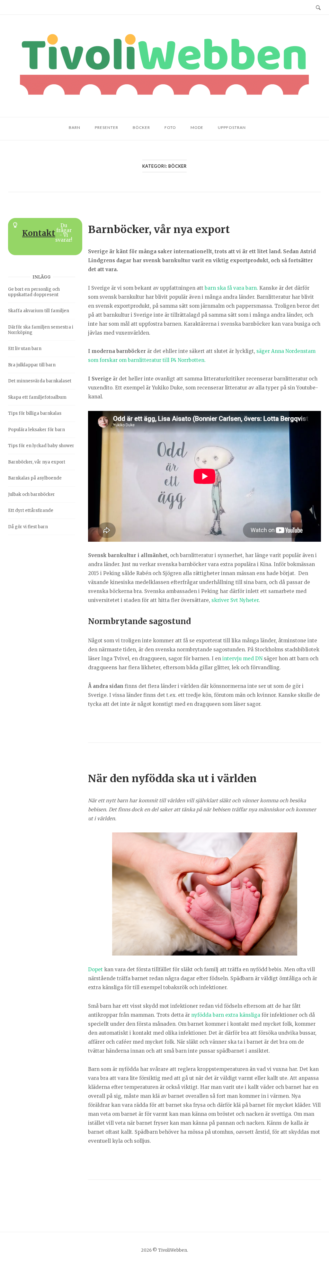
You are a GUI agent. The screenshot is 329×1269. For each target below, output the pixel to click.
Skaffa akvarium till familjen (38, 310)
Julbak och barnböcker (31, 494)
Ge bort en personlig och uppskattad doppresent (34, 292)
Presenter (106, 127)
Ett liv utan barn (24, 348)
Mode (197, 127)
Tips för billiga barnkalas (34, 413)
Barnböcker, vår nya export (159, 229)
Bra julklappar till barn (32, 365)
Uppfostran (232, 127)
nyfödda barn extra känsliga (225, 1015)
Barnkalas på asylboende (35, 478)
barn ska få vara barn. (231, 288)
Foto (170, 127)
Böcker (141, 127)
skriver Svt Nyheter (235, 600)
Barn (74, 127)
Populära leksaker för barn (36, 429)
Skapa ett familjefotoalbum (37, 397)
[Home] (164, 66)
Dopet (95, 969)
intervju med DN (242, 658)
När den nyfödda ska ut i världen (172, 778)
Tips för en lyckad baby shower (41, 445)
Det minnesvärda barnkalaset (39, 381)
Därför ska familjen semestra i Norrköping (40, 329)
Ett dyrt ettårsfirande (30, 510)
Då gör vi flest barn (28, 527)
